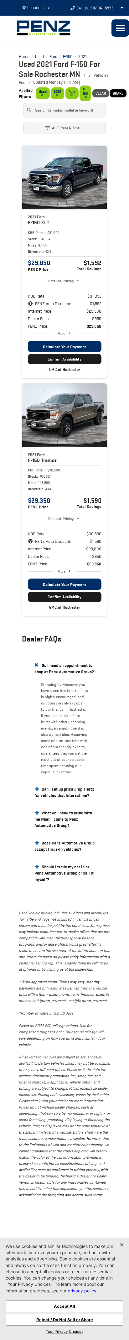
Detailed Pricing (61, 281)
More (61, 333)
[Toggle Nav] (120, 28)
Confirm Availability (64, 359)
